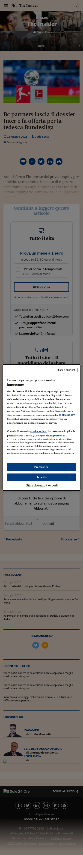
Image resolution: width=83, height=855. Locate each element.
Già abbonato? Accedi (42, 485)
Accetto (41, 477)
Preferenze (41, 467)
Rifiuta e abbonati (65, 370)
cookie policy (67, 414)
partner (57, 435)
